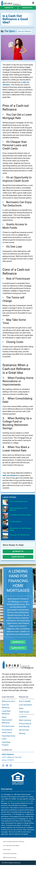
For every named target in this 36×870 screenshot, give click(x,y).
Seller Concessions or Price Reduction (19, 509)
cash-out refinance (24, 31)
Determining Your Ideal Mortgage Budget (20, 529)
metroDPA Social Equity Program (20, 515)
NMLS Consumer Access (9, 857)
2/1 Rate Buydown (16, 522)
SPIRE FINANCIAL (8, 754)
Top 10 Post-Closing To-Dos (18, 501)
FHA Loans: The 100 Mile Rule (19, 535)
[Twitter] (7, 765)
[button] (33, 3)
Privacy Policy (7, 849)
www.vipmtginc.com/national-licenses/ (17, 801)
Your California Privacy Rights (11, 845)
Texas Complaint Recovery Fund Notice (13, 841)
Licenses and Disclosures (9, 853)
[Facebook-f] (3, 765)
